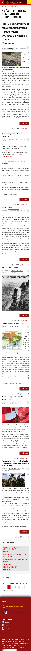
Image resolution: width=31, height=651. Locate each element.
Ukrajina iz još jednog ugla (12, 323)
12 (22, 587)
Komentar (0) (25, 128)
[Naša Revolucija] (13, 2)
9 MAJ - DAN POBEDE (10, 268)
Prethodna (13, 583)
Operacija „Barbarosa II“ (10, 567)
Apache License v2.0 (14, 645)
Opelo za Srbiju (7, 207)
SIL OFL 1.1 (21, 647)
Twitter (7, 625)
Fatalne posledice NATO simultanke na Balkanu (15, 560)
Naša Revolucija (7, 641)
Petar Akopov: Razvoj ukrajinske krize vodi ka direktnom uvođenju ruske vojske (15, 463)
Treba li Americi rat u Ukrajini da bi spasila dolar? (14, 555)
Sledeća (6, 591)
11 (19, 587)
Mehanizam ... (7, 570)
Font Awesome (5, 647)
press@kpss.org (10, 156)
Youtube (7, 628)
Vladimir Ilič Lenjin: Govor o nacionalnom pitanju (12, 548)
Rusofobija (6, 552)
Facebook (7, 622)
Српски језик (7, 650)
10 (15, 587)
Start (5, 583)
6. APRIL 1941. (7, 564)
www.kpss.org (18, 154)
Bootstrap (4, 643)
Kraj (12, 591)
